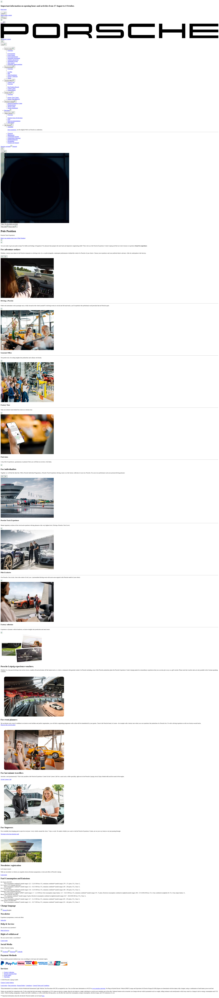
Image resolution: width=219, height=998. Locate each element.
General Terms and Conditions (41, 985)
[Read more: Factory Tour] (2, 413)
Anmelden (10, 127)
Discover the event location (8, 725)
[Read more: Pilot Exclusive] (2, 581)
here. (43, 996)
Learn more (4, 875)
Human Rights (21, 985)
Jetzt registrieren (12, 129)
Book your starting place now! (13, 238)
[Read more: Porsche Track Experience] (2, 529)
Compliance (29, 985)
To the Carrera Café (6, 779)
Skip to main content (6, 15)
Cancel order (4, 940)
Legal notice (4, 985)
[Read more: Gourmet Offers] (2, 361)
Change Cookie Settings (7, 982)
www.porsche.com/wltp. (98, 988)
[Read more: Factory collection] (2, 633)
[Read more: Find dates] (2, 465)
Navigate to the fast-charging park (10, 834)
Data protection (12, 985)
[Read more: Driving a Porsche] (2, 309)
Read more (4, 9)
